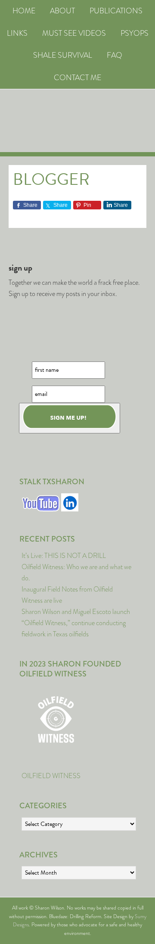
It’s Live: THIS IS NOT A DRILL (64, 556)
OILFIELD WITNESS (51, 776)
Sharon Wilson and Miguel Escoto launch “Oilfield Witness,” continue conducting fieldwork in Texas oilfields (76, 623)
